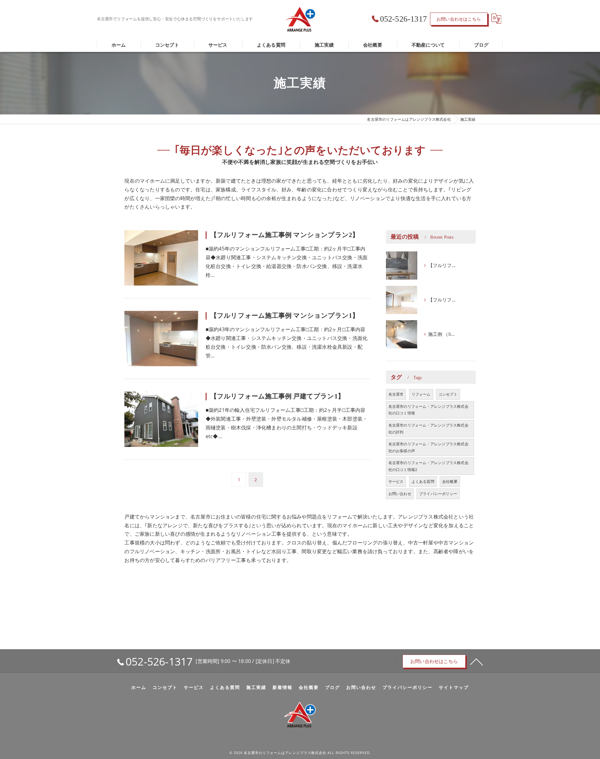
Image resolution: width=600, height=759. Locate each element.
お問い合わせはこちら (459, 19)
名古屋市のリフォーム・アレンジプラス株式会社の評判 (428, 429)
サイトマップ (454, 687)
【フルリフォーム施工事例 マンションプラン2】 (284, 235)
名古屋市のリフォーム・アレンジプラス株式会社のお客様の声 (428, 447)
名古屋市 (396, 394)
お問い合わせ (399, 493)
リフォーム (421, 394)
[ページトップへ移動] (476, 661)
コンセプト (448, 394)
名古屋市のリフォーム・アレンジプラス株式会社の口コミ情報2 (428, 466)
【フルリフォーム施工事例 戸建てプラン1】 (277, 396)
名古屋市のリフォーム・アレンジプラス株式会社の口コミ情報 (428, 410)
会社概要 (450, 481)
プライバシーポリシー (438, 493)
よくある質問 (423, 481)
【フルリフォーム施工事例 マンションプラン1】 (284, 315)
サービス (396, 481)
